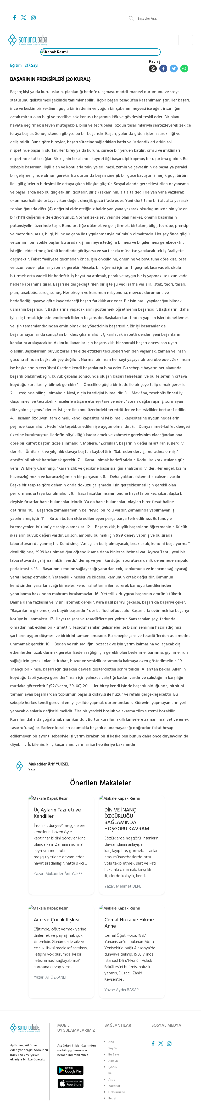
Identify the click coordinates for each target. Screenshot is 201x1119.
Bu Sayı (113, 1054)
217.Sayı (31, 65)
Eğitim (15, 65)
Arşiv (111, 1079)
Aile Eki (113, 1061)
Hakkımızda (116, 1092)
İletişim (113, 1098)
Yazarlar (114, 1086)
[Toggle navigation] (185, 40)
